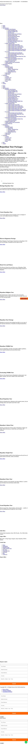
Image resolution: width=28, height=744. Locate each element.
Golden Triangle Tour (7, 548)
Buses (6, 81)
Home (4, 25)
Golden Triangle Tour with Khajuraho (15, 46)
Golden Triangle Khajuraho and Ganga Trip (17, 49)
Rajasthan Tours (6, 547)
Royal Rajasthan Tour (12, 42)
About (4, 26)
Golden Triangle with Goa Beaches (15, 52)
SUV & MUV (8, 80)
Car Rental (5, 75)
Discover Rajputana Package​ (14, 36)
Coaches (7, 76)
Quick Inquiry (24, 298)
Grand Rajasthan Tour (12, 37)
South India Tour (6, 550)
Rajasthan (7, 65)
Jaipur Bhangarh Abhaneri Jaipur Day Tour (17, 56)
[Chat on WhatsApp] (26, 742)
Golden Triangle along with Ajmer (15, 48)
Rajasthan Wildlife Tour (13, 31)
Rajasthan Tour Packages (10, 29)
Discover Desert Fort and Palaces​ (14, 33)
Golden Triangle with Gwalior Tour (15, 45)
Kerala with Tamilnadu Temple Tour (15, 58)
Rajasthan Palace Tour (12, 35)
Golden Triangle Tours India (13, 44)
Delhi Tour (7, 74)
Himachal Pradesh (9, 67)
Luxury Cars (7, 78)
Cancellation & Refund (7, 691)
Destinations (5, 64)
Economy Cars (8, 77)
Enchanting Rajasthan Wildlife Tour (15, 41)
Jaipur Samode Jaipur (12, 55)
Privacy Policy (6, 689)
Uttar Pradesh (8, 72)
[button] (14, 23)
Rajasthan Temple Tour (12, 39)
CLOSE (2, 716)
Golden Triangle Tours (10, 43)
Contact (4, 83)
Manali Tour (10, 68)
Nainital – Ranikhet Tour (13, 69)
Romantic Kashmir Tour (10, 61)
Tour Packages (6, 28)
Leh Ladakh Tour (11, 70)
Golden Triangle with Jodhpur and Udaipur (17, 50)
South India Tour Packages (10, 57)
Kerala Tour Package (12, 59)
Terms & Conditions (7, 690)
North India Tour (8, 63)
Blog (4, 82)
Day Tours (7, 51)
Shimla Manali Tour (12, 71)
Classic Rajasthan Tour (12, 30)
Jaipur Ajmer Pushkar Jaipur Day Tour (16, 54)
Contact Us (5, 554)
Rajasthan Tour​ (11, 32)
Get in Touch (2, 5)
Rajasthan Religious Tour (13, 38)
